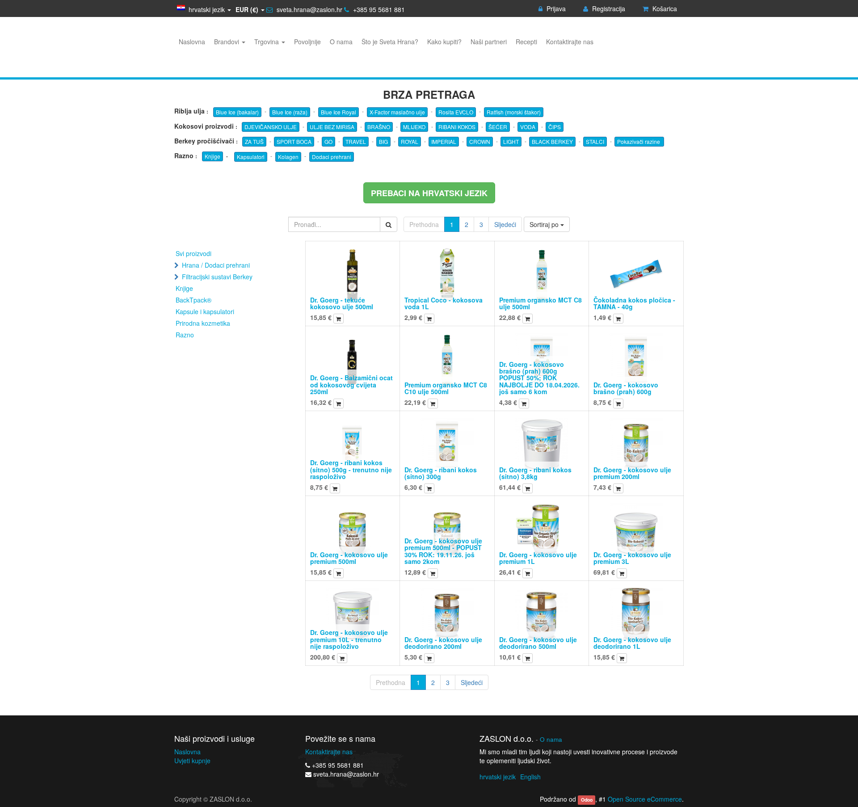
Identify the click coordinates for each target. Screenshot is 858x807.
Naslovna (187, 751)
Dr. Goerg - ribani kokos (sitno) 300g (440, 473)
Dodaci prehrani (331, 156)
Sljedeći (505, 224)
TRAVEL (355, 141)
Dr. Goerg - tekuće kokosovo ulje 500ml (341, 303)
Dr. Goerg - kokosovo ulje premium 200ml (632, 473)
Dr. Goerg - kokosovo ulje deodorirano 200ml (443, 643)
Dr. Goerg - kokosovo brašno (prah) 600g (625, 388)
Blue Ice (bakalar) (237, 112)
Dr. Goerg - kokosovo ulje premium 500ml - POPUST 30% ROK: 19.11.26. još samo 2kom (443, 551)
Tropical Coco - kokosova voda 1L (443, 303)
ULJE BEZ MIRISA (332, 126)
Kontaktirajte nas (329, 751)
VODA (527, 126)
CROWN (479, 141)
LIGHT (511, 141)
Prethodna (424, 224)
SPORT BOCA (294, 141)
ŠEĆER (497, 126)
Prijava (555, 8)
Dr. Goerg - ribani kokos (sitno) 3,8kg (535, 473)
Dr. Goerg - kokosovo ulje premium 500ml (349, 558)
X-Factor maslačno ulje (397, 112)
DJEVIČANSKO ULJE (270, 126)
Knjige (212, 156)
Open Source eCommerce (645, 798)
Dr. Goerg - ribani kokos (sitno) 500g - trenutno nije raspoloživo (351, 469)
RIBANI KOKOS (456, 126)
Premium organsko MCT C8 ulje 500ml (540, 303)
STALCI (595, 141)
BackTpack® (193, 299)
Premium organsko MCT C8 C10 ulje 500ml (445, 388)
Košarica (664, 8)
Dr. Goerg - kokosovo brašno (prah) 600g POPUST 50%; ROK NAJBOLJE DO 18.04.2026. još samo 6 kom (539, 378)
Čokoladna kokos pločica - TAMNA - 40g (634, 303)
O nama (551, 739)
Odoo (587, 799)
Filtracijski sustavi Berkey (217, 276)
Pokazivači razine (639, 141)
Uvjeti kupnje (192, 760)
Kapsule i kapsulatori (205, 311)
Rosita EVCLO (455, 112)
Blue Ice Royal (338, 112)
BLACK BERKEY (552, 141)
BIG (383, 141)
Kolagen (288, 156)
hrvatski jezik (497, 776)
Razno (185, 334)
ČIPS (554, 126)
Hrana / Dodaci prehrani (216, 265)
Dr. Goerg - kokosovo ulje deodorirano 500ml (538, 643)
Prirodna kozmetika (203, 323)
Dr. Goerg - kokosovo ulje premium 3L (632, 558)
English (530, 776)
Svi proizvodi (193, 253)
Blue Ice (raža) (289, 112)
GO (328, 141)
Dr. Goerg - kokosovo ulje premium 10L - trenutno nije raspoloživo (349, 639)
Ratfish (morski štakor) (514, 112)
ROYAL (409, 141)
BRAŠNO (378, 126)
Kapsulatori (251, 156)
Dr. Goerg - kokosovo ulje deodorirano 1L (632, 643)
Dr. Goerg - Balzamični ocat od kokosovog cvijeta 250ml (351, 384)
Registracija (607, 8)
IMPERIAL (443, 141)
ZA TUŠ (254, 141)
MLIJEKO (414, 126)
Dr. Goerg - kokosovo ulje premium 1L (538, 558)
